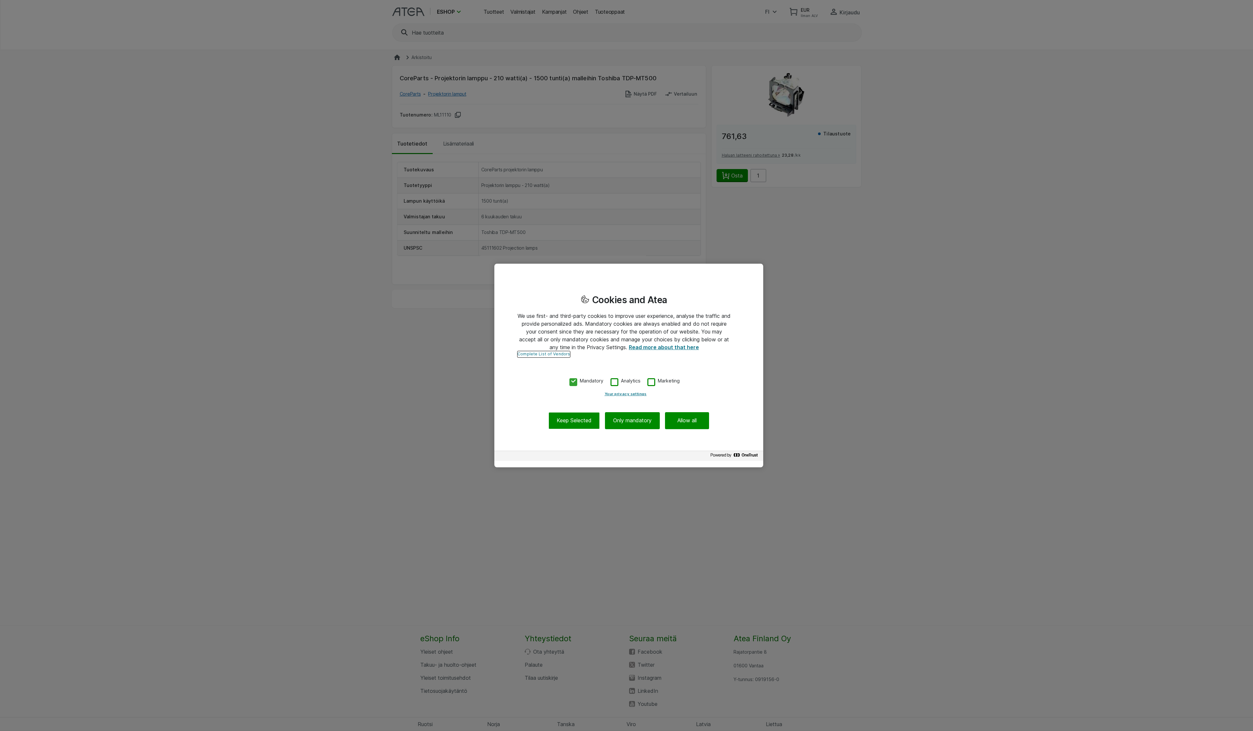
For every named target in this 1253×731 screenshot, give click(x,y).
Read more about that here (664, 347)
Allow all (687, 420)
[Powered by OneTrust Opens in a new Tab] (735, 457)
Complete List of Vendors (544, 353)
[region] (628, 365)
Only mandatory (632, 420)
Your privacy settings (626, 394)
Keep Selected (574, 420)
